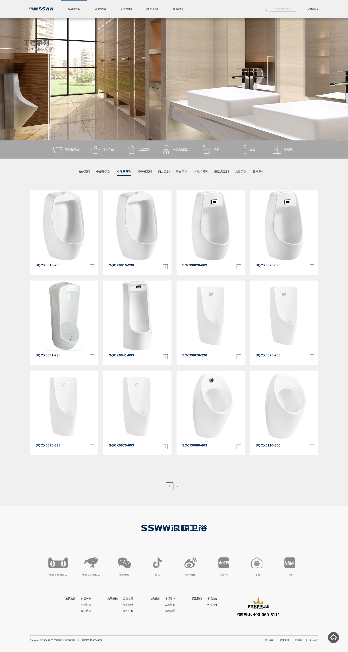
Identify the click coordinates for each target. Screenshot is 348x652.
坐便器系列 (103, 171)
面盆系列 (164, 171)
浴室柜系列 (201, 171)
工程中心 (170, 604)
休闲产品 (108, 149)
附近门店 (86, 604)
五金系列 (181, 171)
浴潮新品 (74, 9)
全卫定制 (100, 9)
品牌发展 (128, 598)
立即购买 (313, 9)
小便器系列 (124, 171)
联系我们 (178, 9)
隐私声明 (269, 640)
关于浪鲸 (126, 9)
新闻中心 (128, 610)
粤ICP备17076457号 (92, 640)
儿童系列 (240, 171)
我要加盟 (152, 9)
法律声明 (284, 640)
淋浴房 (288, 149)
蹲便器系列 (144, 171)
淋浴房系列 (221, 171)
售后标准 (212, 604)
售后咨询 (170, 598)
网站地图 (313, 640)
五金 (252, 149)
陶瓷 (216, 149)
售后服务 (212, 598)
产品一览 (86, 598)
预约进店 (86, 610)
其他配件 (258, 171)
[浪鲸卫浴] (41, 9)
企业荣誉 (128, 604)
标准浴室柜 (180, 149)
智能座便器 (72, 149)
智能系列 (84, 171)
